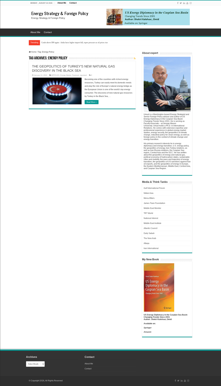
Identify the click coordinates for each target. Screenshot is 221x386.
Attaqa (146, 243)
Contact (73, 3)
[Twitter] (180, 3)
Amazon (147, 332)
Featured (75, 75)
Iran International (151, 248)
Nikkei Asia (148, 193)
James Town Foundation (154, 203)
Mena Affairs (149, 198)
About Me (61, 3)
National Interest (151, 218)
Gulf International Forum (154, 188)
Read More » (92, 102)
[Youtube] (187, 3)
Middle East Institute (152, 223)
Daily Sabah (149, 233)
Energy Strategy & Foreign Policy (59, 13)
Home (33, 52)
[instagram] (190, 3)
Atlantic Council (150, 228)
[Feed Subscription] (135, 58)
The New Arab (150, 238)
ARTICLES (55, 75)
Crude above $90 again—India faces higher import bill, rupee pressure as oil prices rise (74, 42)
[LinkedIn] (184, 3)
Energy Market (65, 75)
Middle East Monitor (152, 208)
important (83, 75)
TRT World (148, 213)
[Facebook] (178, 3)
